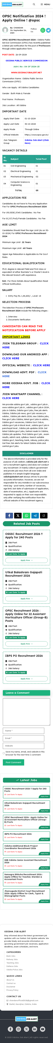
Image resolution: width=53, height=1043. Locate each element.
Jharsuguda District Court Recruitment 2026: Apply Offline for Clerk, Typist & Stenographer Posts (24, 893)
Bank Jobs (11, 956)
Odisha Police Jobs (14, 970)
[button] (34, 4)
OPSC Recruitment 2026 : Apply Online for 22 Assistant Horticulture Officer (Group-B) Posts (26, 616)
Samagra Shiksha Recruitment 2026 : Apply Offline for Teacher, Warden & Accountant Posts (23, 877)
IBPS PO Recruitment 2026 (24, 655)
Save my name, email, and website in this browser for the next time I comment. (25, 753)
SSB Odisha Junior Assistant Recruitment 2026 (25, 861)
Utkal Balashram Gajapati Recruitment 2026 (23, 574)
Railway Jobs (12, 959)
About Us (10, 980)
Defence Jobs (12, 966)
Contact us (11, 983)
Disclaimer (11, 987)
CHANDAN (18, 28)
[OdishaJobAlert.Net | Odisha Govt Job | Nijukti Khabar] (12, 4)
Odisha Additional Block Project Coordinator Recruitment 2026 (21, 847)
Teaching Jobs (13, 963)
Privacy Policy (12, 990)
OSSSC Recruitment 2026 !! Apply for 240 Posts (24, 535)
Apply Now (44, 796)
